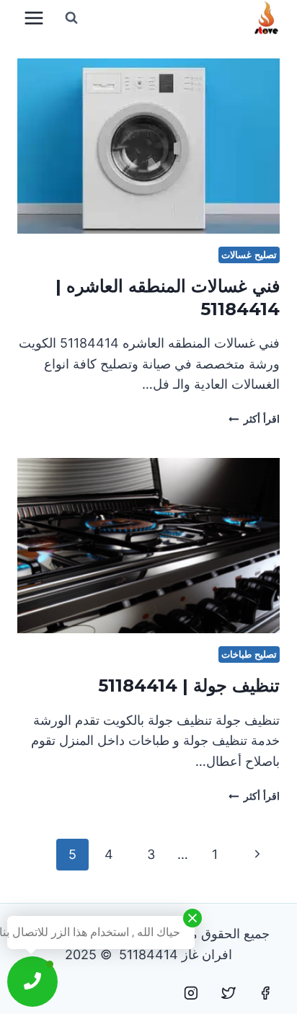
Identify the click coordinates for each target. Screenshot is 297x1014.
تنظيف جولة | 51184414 (189, 685)
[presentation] (148, 146)
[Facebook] (265, 993)
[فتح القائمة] (34, 17)
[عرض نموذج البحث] (71, 18)
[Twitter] (228, 993)
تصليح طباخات (249, 654)
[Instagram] (191, 993)
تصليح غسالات (249, 255)
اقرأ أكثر (254, 419)
